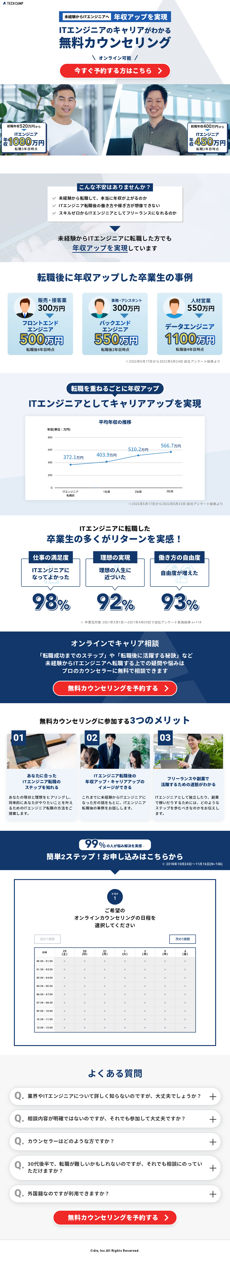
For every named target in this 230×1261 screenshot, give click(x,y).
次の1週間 (182, 939)
